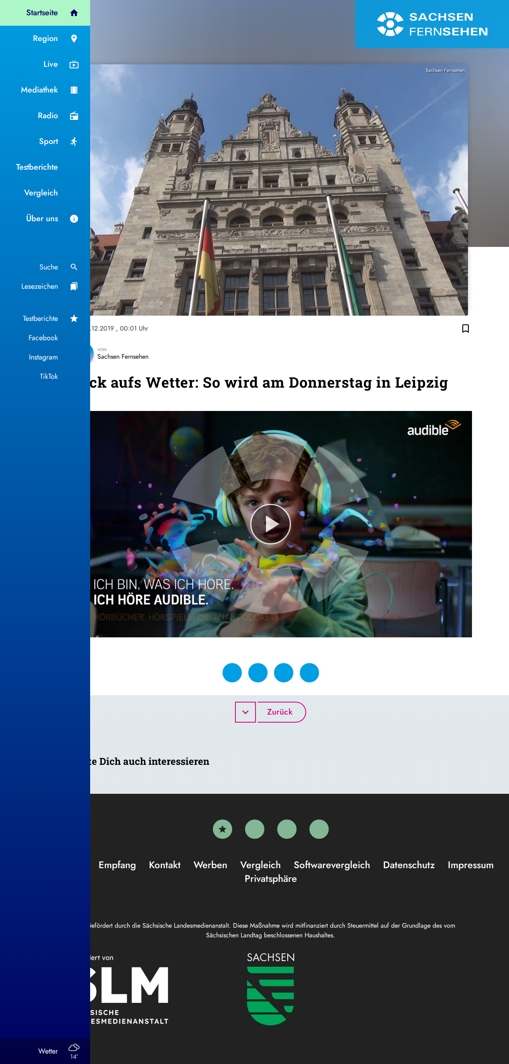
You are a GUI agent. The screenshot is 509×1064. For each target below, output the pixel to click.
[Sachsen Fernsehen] (432, 24)
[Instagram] (287, 829)
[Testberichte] (222, 829)
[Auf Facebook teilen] (232, 672)
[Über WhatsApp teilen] (283, 672)
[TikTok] (319, 829)
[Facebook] (254, 829)
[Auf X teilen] (258, 672)
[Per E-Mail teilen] (309, 672)
